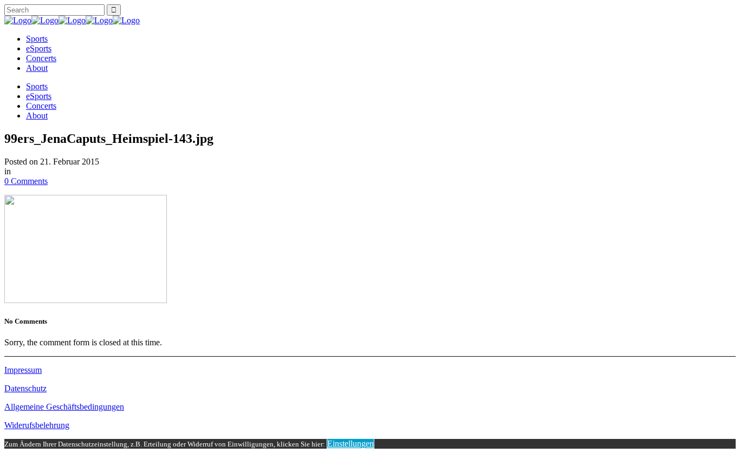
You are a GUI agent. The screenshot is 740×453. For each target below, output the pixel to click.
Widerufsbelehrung (36, 425)
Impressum (23, 370)
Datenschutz (25, 388)
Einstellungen (350, 443)
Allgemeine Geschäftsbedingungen (64, 406)
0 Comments (26, 181)
